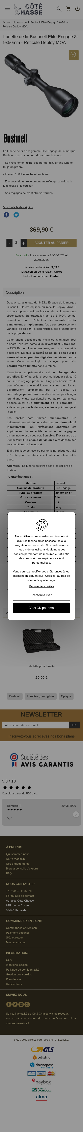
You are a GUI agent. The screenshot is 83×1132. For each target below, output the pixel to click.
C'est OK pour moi (42, 607)
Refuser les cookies (41, 586)
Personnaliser (42, 595)
